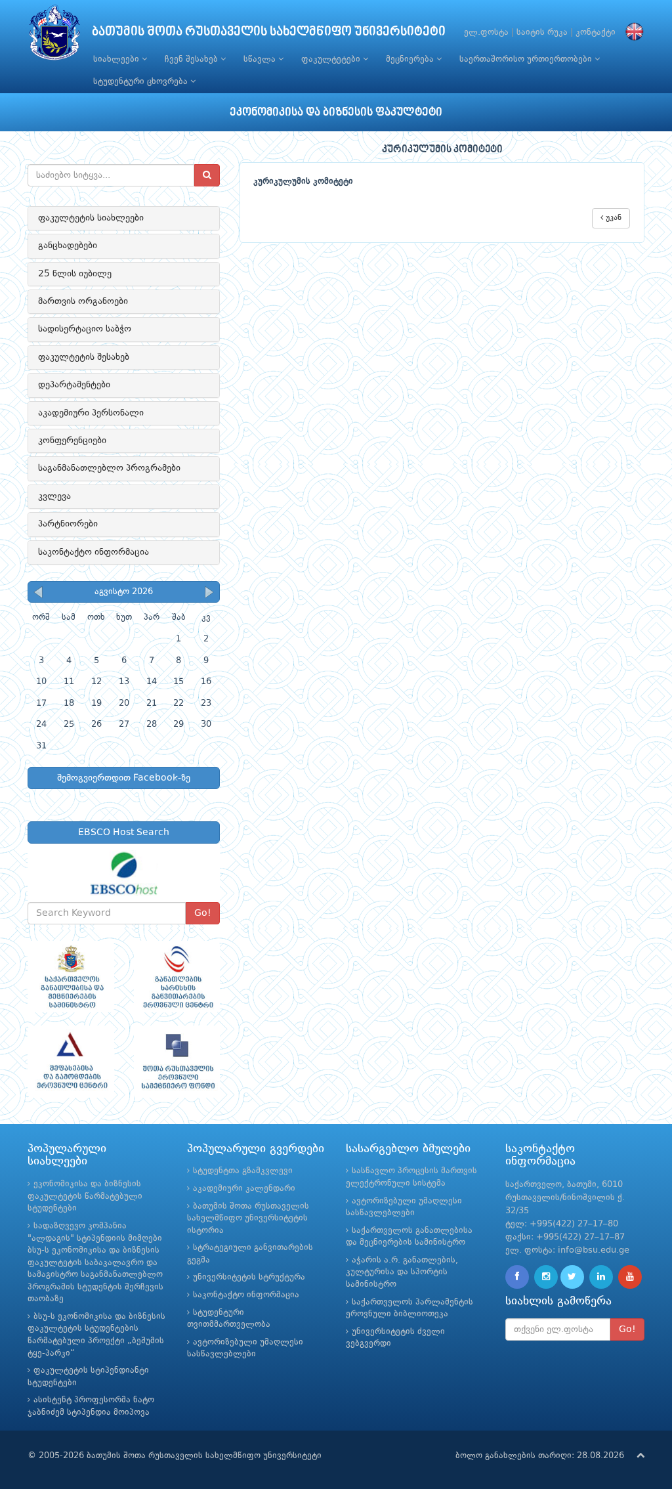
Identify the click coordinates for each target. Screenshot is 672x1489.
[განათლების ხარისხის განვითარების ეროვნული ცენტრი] (177, 977)
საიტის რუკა (542, 32)
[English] (631, 32)
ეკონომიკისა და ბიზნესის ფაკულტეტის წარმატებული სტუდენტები (85, 1196)
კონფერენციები (72, 440)
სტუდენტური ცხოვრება (141, 81)
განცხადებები (67, 245)
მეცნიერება (411, 59)
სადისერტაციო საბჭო (84, 329)
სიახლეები (117, 59)
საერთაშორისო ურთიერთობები (527, 59)
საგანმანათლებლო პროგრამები (109, 468)
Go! (202, 913)
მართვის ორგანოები (83, 301)
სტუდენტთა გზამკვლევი (243, 1171)
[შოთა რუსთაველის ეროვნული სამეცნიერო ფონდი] (177, 1061)
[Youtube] (630, 1277)
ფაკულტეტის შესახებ (83, 357)
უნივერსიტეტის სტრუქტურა (249, 1277)
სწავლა (260, 59)
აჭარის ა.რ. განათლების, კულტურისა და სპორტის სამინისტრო (402, 1272)
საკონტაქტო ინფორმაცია (93, 552)
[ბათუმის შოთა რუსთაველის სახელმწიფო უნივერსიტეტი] (54, 36)
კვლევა (54, 496)
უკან (612, 218)
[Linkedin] (601, 1277)
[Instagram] (546, 1277)
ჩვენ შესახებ (192, 59)
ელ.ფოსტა (486, 32)
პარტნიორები (68, 524)
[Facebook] (517, 1277)
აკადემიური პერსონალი (91, 413)
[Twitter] (572, 1277)
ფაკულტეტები (332, 59)
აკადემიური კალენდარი (244, 1188)
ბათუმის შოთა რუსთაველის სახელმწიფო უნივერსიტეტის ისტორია (248, 1218)
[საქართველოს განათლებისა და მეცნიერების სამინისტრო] (71, 977)
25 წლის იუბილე (75, 273)
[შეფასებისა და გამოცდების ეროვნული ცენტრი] (71, 1061)
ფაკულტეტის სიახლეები (91, 218)
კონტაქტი (596, 32)
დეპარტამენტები (74, 384)
